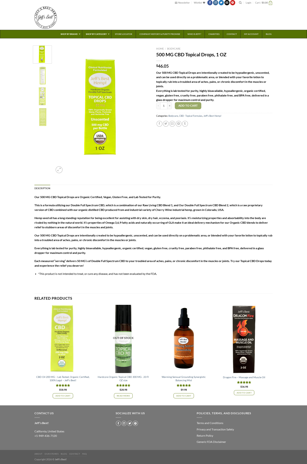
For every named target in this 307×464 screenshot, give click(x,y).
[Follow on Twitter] (221, 2)
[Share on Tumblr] (185, 124)
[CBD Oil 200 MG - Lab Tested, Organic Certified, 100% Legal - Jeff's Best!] (62, 339)
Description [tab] (42, 188)
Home (160, 48)
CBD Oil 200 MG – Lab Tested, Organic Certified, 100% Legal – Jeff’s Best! (63, 378)
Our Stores (51, 453)
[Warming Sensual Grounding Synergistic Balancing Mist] (183, 339)
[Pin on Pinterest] (179, 124)
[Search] (240, 2)
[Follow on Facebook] (209, 2)
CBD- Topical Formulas (190, 115)
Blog (64, 453)
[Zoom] (59, 169)
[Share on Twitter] (166, 124)
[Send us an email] (227, 2)
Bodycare (174, 48)
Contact (74, 453)
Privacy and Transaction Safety (215, 429)
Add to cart (188, 105)
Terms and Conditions (210, 423)
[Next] (144, 110)
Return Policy (205, 435)
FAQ (84, 453)
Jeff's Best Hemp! (212, 115)
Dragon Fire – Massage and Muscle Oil (244, 377)
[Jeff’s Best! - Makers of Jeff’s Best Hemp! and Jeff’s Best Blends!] (49, 17)
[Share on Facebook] (159, 124)
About (38, 453)
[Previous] (61, 110)
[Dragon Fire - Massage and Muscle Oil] (244, 339)
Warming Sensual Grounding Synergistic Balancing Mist (184, 378)
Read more (123, 396)
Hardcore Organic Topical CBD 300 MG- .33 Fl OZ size (123, 378)
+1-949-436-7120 (45, 435)
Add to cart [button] (62, 396)
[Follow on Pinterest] (232, 2)
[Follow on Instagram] (215, 2)
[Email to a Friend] (172, 124)
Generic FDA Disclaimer (211, 441)
